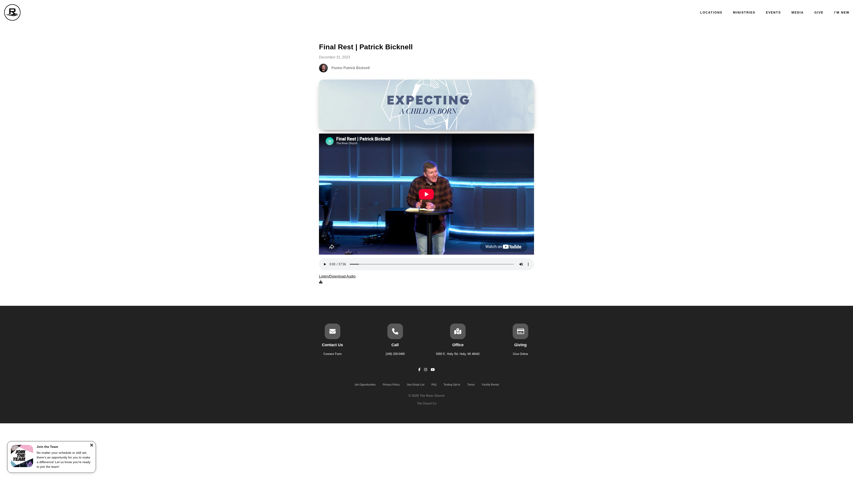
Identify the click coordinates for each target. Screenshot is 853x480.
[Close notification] (91, 445)
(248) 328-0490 (395, 354)
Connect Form (332, 354)
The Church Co (426, 403)
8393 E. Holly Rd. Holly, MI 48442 (458, 354)
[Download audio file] (337, 279)
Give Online (520, 354)
